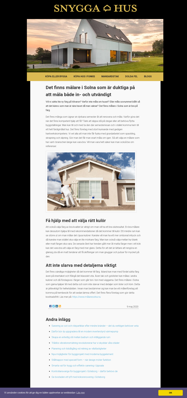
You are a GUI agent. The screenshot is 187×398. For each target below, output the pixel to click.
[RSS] (60, 306)
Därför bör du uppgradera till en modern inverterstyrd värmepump (85, 331)
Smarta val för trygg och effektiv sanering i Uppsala (78, 365)
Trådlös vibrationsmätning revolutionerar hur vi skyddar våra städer (86, 343)
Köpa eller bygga (56, 76)
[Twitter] (53, 306)
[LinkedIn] (57, 306)
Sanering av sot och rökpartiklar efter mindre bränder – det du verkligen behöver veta (95, 325)
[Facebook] (50, 306)
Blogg (148, 76)
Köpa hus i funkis (84, 76)
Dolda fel (131, 76)
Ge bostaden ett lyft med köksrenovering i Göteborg (78, 377)
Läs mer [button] (80, 392)
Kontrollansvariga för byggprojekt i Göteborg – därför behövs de (85, 371)
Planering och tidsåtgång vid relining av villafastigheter (79, 348)
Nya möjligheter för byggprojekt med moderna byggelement (82, 354)
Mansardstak (110, 76)
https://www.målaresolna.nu (86, 296)
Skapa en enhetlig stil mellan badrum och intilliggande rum (81, 337)
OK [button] (170, 393)
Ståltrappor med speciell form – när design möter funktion (81, 360)
